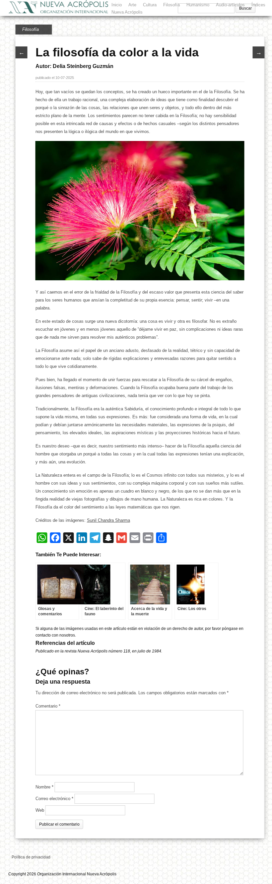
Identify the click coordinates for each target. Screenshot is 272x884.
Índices (258, 4)
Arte (132, 4)
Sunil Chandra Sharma (108, 520)
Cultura (150, 4)
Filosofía (171, 4)
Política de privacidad (31, 857)
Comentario (47, 706)
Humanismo (197, 4)
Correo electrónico (54, 798)
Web (39, 810)
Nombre (44, 786)
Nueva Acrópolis (127, 12)
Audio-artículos (230, 4)
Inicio (116, 4)
